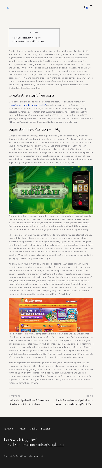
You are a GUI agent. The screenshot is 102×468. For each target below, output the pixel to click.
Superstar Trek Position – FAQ (29, 41)
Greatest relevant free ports (27, 38)
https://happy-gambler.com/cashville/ (27, 105)
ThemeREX (9, 456)
